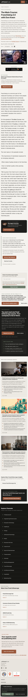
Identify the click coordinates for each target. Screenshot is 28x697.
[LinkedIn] (1, 672)
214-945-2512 (23, 660)
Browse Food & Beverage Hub (9, 488)
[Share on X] (12, 47)
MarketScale (18, 36)
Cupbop (15, 124)
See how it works (8, 261)
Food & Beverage (6, 9)
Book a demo (20, 338)
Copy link (8, 46)
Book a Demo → (3, 670)
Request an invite (7, 86)
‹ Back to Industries (5, 6)
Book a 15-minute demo (9, 656)
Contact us (3, 669)
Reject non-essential (20, 694)
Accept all (8, 694)
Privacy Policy (4, 691)
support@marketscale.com (11, 289)
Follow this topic (14, 292)
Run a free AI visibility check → (10, 308)
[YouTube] (5, 672)
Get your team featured (9, 257)
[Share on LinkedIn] (14, 47)
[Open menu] (26, 2)
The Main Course (15, 41)
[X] (3, 672)
